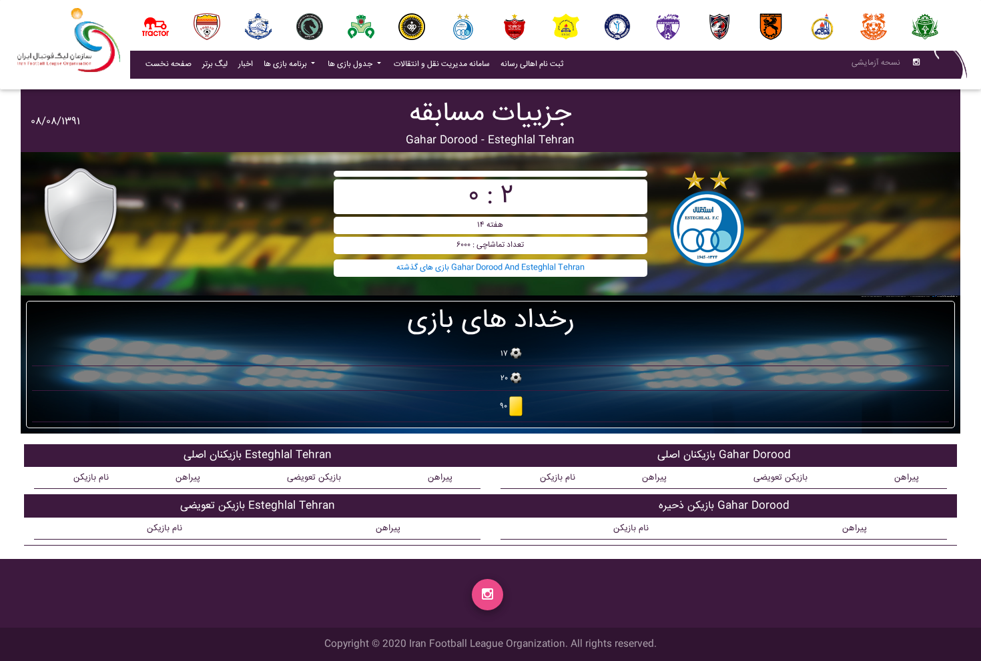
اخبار (248, 64)
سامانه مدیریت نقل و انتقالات (444, 64)
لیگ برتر (215, 64)
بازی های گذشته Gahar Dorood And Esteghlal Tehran (490, 267)
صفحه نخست (168, 64)
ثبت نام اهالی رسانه (535, 64)
